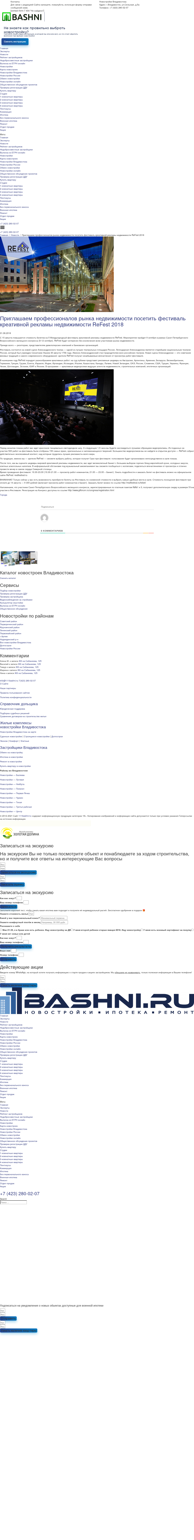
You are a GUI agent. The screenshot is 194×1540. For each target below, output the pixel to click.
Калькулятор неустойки (11, 602)
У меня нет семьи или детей (15, 933)
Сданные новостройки (11, 736)
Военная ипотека (8, 120)
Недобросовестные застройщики (16, 60)
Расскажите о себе (10, 925)
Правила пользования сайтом (15, 692)
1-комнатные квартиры (11, 96)
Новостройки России (10, 75)
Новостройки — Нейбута (12, 784)
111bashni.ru (25, 815)
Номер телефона (9, 954)
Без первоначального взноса (14, 117)
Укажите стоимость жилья (14, 913)
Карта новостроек (9, 69)
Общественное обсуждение (14, 608)
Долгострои (5, 645)
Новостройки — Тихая (11, 802)
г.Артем (4, 636)
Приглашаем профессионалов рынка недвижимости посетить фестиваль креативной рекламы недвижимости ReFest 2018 (93, 321)
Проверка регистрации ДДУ (13, 87)
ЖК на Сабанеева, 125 (30, 660)
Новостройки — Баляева (12, 774)
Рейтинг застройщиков (11, 57)
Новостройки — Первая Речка (15, 793)
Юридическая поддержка (12, 708)
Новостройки (6, 66)
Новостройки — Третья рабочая (16, 806)
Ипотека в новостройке (11, 756)
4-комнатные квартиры (11, 105)
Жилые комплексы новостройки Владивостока (23, 724)
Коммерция (6, 111)
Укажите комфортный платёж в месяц (20, 922)
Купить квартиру (8, 90)
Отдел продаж (7, 126)
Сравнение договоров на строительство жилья (23, 716)
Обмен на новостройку (11, 752)
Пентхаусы (5, 108)
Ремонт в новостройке (11, 761)
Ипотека (4, 114)
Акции (3, 129)
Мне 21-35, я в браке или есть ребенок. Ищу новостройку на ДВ (37, 929)
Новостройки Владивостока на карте (18, 731)
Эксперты (5, 51)
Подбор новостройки (10, 590)
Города (3, 494)
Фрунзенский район (10, 627)
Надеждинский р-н (9, 639)
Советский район (8, 621)
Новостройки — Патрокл (12, 788)
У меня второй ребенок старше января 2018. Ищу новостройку (107, 929)
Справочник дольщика (19, 703)
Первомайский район (10, 633)
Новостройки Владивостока (13, 72)
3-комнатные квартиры (11, 102)
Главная (4, 48)
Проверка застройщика (11, 596)
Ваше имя (5, 950)
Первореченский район (11, 624)
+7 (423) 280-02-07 (9, 223)
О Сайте (4, 683)
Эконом (4, 740)
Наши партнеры (8, 688)
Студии (3, 93)
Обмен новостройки (10, 78)
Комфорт (13, 740)
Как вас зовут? (8, 898)
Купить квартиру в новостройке (15, 765)
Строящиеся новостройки (37, 736)
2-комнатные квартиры (11, 99)
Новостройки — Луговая (12, 779)
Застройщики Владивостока (23, 747)
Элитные (24, 740)
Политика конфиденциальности (16, 697)
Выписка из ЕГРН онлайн (12, 63)
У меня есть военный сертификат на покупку (167, 929)
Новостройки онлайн (10, 81)
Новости (4, 54)
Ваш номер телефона (11, 902)
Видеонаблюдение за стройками (16, 599)
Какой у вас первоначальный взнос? (20, 917)
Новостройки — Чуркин (11, 797)
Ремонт (3, 123)
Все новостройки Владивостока (15, 642)
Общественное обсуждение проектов (18, 84)
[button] (97, 134)
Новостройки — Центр (11, 811)
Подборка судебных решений (14, 713)
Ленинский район (8, 630)
